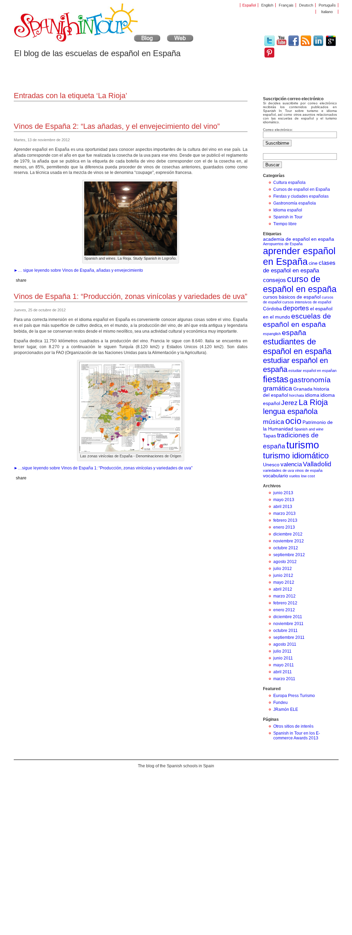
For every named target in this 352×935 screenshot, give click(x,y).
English (267, 5)
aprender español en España (299, 256)
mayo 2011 (283, 665)
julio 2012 (282, 568)
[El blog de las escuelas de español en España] (87, 40)
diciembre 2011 (287, 616)
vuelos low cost (302, 476)
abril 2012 (282, 589)
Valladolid (317, 464)
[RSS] (306, 45)
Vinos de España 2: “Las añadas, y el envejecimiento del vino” (117, 126)
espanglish (272, 334)
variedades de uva (278, 470)
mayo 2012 (283, 582)
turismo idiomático (296, 455)
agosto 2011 (284, 644)
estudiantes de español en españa (297, 346)
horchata (296, 395)
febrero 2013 (285, 520)
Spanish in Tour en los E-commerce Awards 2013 (296, 735)
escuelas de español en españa (297, 320)
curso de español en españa (300, 284)
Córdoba (272, 308)
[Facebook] (293, 45)
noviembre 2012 (288, 541)
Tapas (269, 435)
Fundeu (280, 702)
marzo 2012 (284, 596)
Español (249, 5)
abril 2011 (282, 671)
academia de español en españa (298, 239)
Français (286, 5)
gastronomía (310, 380)
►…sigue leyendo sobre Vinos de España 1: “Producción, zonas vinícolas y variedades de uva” (103, 468)
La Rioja (313, 402)
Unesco (271, 464)
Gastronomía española (294, 203)
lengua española (290, 411)
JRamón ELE (285, 709)
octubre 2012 (285, 548)
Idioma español (287, 210)
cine (313, 263)
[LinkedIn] (318, 45)
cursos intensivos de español (306, 302)
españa (294, 332)
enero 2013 (284, 527)
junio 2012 (283, 575)
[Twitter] (269, 45)
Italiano (327, 12)
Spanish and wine (308, 429)
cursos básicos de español (292, 297)
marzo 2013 (284, 513)
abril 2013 (282, 506)
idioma (312, 395)
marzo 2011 (284, 678)
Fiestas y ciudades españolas (301, 196)
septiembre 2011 (289, 637)
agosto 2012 (285, 561)
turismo (302, 444)
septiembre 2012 (289, 554)
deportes (296, 308)
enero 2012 (284, 609)
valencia (291, 464)
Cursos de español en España (301, 189)
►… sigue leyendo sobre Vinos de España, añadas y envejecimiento (78, 270)
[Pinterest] (269, 56)
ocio (293, 421)
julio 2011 (282, 651)
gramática (277, 388)
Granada (302, 389)
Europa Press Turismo (294, 695)
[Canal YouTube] (281, 43)
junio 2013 (283, 492)
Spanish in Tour (287, 217)
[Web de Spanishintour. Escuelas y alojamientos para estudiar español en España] (180, 40)
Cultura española (289, 182)
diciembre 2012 (287, 534)
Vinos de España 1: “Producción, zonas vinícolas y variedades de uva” (130, 296)
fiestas (275, 379)
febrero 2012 (285, 603)
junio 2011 (283, 658)
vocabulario (275, 475)
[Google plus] (331, 45)
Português (327, 5)
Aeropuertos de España (282, 244)
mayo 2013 (283, 499)
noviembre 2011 (288, 623)
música (273, 421)
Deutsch (306, 5)
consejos (274, 280)
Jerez (289, 402)
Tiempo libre (285, 223)
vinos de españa (308, 470)
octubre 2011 (285, 630)
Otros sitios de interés (293, 726)
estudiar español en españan (312, 370)
